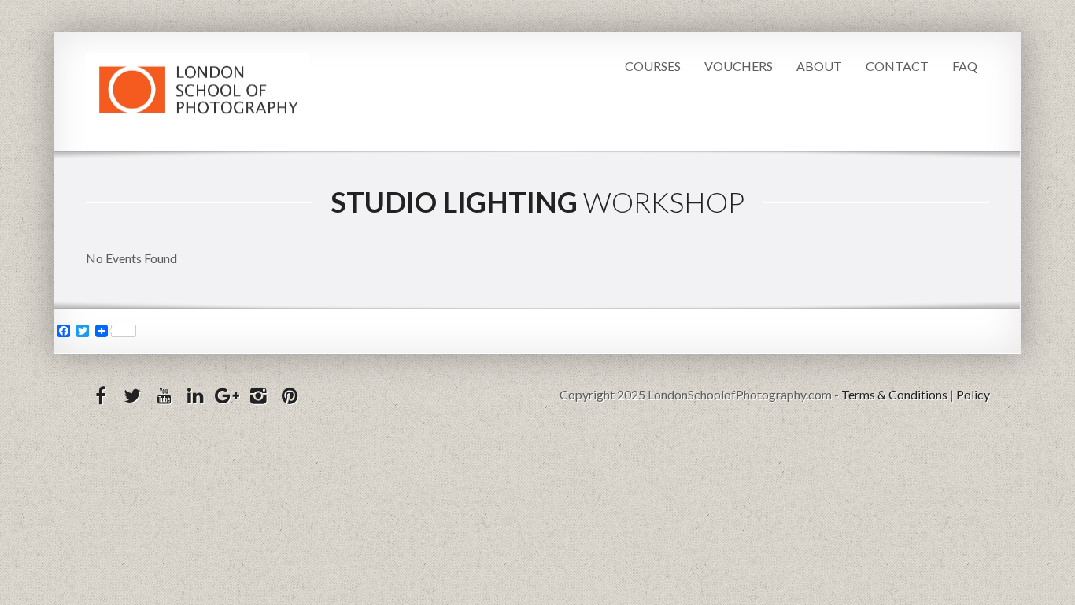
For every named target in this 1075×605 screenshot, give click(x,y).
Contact (897, 65)
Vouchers (738, 65)
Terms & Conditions (894, 394)
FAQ (964, 65)
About (819, 65)
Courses (653, 65)
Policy (973, 394)
